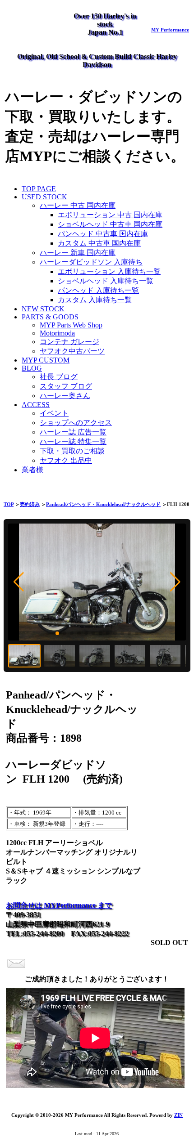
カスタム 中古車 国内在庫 (99, 243)
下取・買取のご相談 (72, 451)
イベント (54, 413)
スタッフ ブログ (66, 386)
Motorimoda (57, 333)
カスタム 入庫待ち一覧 (95, 300)
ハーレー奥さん (65, 395)
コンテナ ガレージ (69, 341)
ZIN (178, 1115)
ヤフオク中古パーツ (72, 351)
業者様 (32, 470)
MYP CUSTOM (45, 360)
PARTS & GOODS (50, 317)
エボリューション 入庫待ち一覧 (109, 271)
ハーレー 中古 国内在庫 (77, 205)
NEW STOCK (43, 309)
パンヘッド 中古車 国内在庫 (103, 233)
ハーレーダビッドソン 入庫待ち (91, 262)
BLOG (32, 368)
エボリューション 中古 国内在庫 (110, 215)
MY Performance (170, 29)
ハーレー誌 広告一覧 (73, 432)
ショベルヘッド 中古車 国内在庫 (110, 224)
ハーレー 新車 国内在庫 (77, 252)
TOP (9, 504)
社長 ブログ (59, 377)
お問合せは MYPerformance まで (59, 905)
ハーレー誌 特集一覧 (73, 441)
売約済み (30, 504)
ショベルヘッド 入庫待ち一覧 (105, 281)
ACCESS (36, 404)
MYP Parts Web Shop (71, 325)
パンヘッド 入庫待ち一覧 (98, 290)
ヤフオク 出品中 (66, 460)
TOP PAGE (39, 189)
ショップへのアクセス (76, 422)
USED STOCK (44, 197)
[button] (19, 582)
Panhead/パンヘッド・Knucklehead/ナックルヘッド (103, 504)
